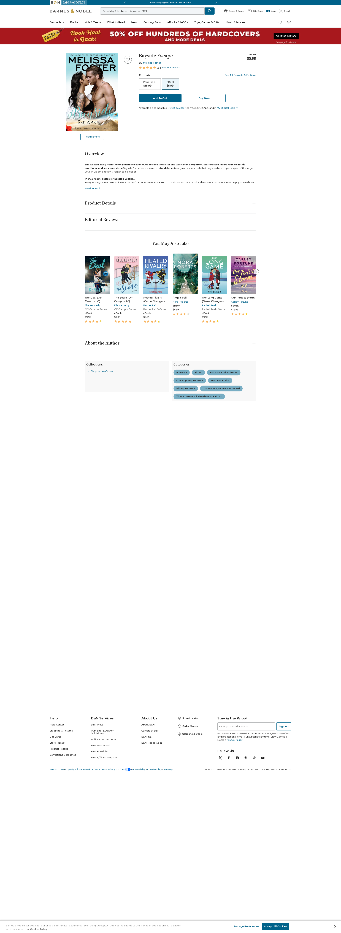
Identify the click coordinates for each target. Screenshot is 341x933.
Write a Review (171, 67)
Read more (131, 509)
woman (164, 453)
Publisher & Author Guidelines (102, 887)
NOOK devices (176, 108)
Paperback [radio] (149, 83)
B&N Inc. (146, 891)
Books (74, 22)
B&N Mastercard (100, 900)
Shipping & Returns (61, 885)
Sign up (283, 881)
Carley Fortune (239, 301)
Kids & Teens (93, 22)
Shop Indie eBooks (102, 827)
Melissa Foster (152, 62)
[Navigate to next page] (183, 800)
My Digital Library (227, 107)
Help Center (57, 879)
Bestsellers (57, 22)
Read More (91, 188)
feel (88, 453)
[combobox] (133, 436)
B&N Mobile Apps (151, 897)
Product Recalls (59, 903)
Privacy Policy (234, 894)
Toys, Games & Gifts (206, 22)
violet (99, 453)
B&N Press (97, 879)
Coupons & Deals (192, 888)
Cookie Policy (38, 929)
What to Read (116, 22)
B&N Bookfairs (99, 906)
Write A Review (228, 397)
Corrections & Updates (63, 909)
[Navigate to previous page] (158, 800)
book (122, 453)
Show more (191, 454)
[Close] (335, 926)
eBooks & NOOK (177, 22)
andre (133, 453)
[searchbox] (97, 436)
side (176, 453)
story (111, 453)
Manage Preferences (246, 926)
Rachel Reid (150, 305)
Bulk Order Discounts (104, 894)
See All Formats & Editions (240, 75)
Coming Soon (152, 22)
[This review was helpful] (246, 520)
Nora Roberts (180, 301)
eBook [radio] (171, 83)
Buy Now (204, 98)
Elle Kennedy (92, 305)
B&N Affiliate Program (104, 912)
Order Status (190, 881)
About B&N (148, 879)
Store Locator (190, 873)
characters (148, 453)
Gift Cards (55, 891)
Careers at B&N (150, 885)
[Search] (210, 11)
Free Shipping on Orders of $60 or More (170, 2)
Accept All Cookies (275, 926)
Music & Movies (235, 22)
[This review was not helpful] (252, 520)
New (134, 22)
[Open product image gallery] (92, 92)
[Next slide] (256, 272)
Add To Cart (160, 98)
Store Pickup (57, 897)
